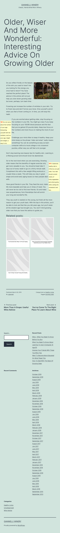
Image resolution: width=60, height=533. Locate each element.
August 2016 (36, 475)
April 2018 (35, 422)
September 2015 (37, 491)
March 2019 (36, 393)
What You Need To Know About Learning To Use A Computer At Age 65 (42, 344)
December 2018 (37, 401)
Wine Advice (8, 510)
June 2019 (35, 385)
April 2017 (35, 454)
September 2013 (37, 494)
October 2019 (36, 374)
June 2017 (35, 449)
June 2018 (35, 417)
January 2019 (36, 398)
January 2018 (36, 430)
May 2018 (35, 420)
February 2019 (37, 395)
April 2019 (35, 390)
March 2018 (36, 425)
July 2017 (35, 446)
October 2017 (36, 438)
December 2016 (37, 465)
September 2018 (37, 409)
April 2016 (35, 486)
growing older (50, 294)
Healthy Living (49, 292)
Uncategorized (9, 508)
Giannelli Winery (30, 5)
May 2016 (35, 484)
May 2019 (35, 388)
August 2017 (36, 444)
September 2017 (37, 441)
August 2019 (36, 380)
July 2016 (35, 478)
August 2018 (36, 412)
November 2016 (37, 467)
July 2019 (35, 382)
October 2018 (36, 406)
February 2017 (37, 459)
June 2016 (35, 481)
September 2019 (37, 377)
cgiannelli (11, 294)
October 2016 (36, 470)
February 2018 (37, 428)
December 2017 (37, 433)
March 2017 (36, 457)
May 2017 (35, 451)
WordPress (21, 525)
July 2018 (35, 414)
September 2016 (37, 473)
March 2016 (36, 489)
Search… (7, 333)
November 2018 (37, 404)
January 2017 (36, 462)
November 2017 (37, 435)
